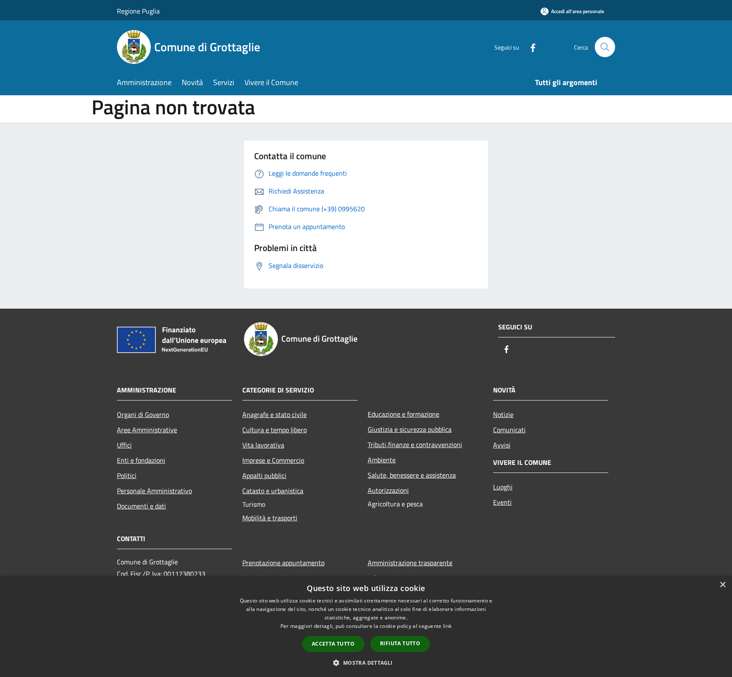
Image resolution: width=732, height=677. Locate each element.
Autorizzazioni (388, 490)
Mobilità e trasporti (269, 518)
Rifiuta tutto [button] (400, 643)
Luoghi (503, 487)
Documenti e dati (141, 506)
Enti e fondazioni (141, 460)
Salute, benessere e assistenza (412, 475)
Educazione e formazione (403, 414)
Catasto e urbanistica (272, 491)
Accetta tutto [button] (333, 643)
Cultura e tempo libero (274, 430)
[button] (365, 662)
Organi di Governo (143, 414)
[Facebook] (529, 47)
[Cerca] (605, 47)
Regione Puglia (138, 11)
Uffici (124, 445)
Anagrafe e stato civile (274, 414)
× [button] (722, 585)
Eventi (502, 502)
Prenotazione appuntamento (283, 563)
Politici (126, 475)
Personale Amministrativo (154, 491)
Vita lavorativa (263, 445)
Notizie (503, 414)
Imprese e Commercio (273, 460)
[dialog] (366, 626)
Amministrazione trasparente (410, 563)
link (447, 626)
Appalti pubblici (264, 475)
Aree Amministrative (147, 430)
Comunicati (509, 430)
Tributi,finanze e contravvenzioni (415, 444)
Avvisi (501, 445)
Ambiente (382, 460)
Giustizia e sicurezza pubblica (410, 429)
